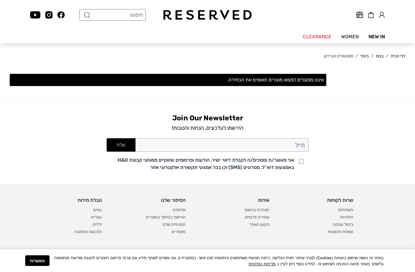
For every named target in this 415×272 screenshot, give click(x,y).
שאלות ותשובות (340, 231)
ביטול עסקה (343, 224)
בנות (380, 56)
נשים (97, 209)
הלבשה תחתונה (88, 231)
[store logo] (207, 15)
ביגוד (364, 56)
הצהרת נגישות (257, 209)
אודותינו (179, 209)
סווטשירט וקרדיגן (338, 56)
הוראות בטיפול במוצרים (166, 217)
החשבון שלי (382, 14)
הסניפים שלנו (174, 224)
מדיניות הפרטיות (262, 264)
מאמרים (179, 231)
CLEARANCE (317, 37)
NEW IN (377, 37)
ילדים (97, 224)
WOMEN (350, 37)
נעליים (96, 217)
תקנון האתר (259, 224)
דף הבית (398, 56)
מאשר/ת (37, 260)
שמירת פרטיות (257, 217)
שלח (121, 145)
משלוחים (345, 209)
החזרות (346, 217)
